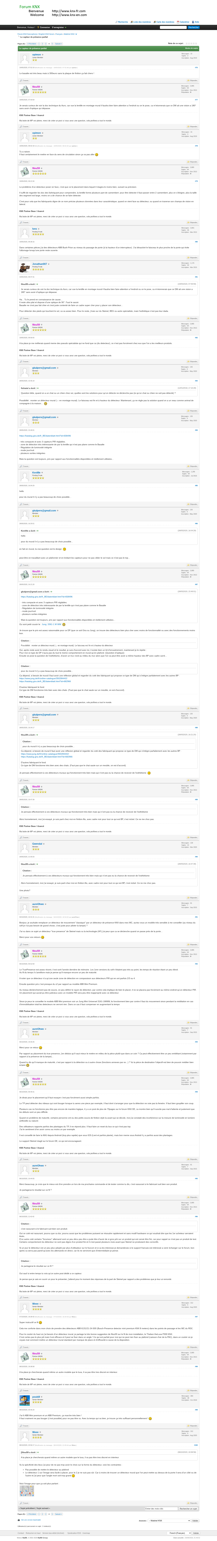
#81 (196, 277)
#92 (196, 964)
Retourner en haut (33, 1533)
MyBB (24, 1538)
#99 (196, 1410)
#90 (196, 857)
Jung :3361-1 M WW (51, 624)
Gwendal (37, 844)
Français (59, 34)
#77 (196, 100)
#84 (196, 430)
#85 (196, 485)
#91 (196, 917)
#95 (196, 1178)
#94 (196, 1092)
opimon (36, 54)
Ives (34, 229)
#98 (196, 1366)
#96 (196, 1216)
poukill (36, 1397)
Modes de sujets (191, 48)
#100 (196, 1445)
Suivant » (58, 44)
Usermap (86, 1533)
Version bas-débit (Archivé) (53, 1533)
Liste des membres (142, 22)
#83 (196, 381)
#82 (196, 338)
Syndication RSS (74, 1533)
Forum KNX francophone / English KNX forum (36, 34)
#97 (196, 1317)
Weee (35, 1304)
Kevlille (36, 472)
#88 (196, 727)
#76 (196, 67)
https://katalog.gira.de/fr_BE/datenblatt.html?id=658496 (45, 436)
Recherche (123, 22)
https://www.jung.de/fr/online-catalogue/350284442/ (43, 678)
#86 (196, 523)
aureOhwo (38, 904)
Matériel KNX (69, 34)
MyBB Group (43, 1538)
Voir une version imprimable (31, 1520)
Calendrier (184, 22)
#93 (196, 1042)
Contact (21, 1533)
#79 (196, 181)
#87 (196, 584)
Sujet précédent (27, 1508)
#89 (196, 799)
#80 (196, 242)
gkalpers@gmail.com (44, 368)
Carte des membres (165, 22)
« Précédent (31, 44)
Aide (197, 22)
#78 (196, 146)
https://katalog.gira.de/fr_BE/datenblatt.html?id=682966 (45, 681)
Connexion (45, 27)
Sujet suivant (42, 1508)
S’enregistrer (58, 27)
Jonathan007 (39, 264)
